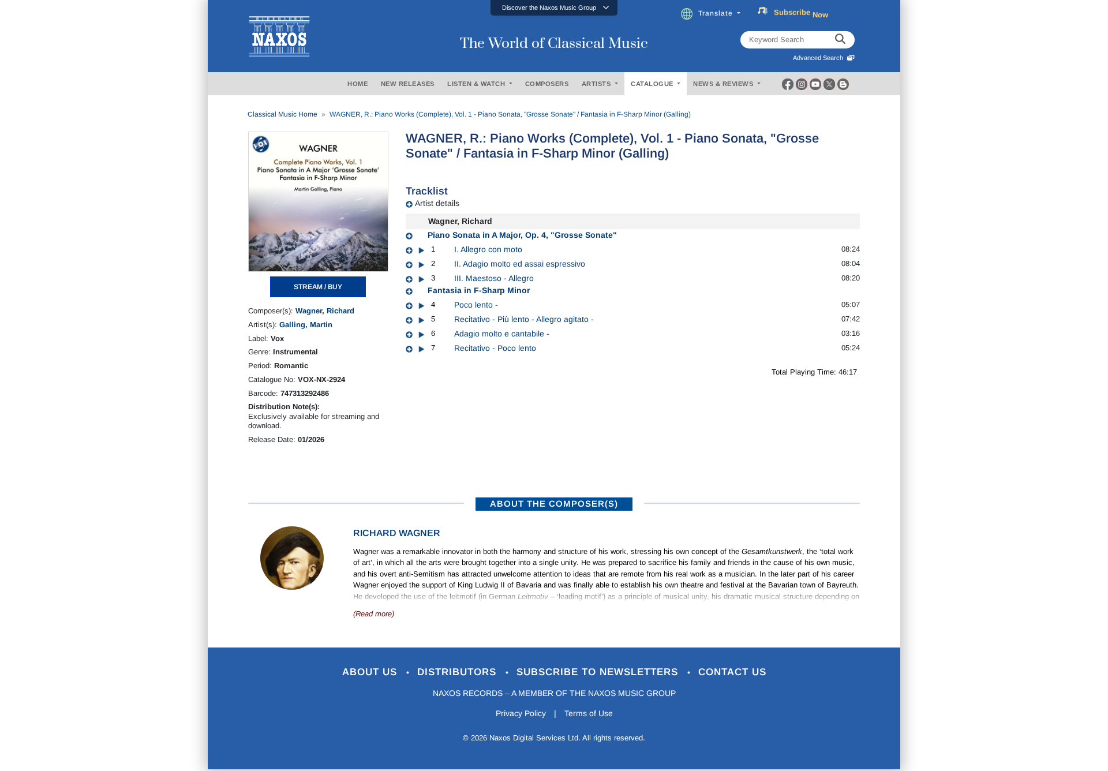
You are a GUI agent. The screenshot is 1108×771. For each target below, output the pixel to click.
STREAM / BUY (318, 287)
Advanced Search (820, 57)
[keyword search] (840, 39)
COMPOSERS (547, 83)
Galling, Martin (305, 324)
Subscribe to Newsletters (599, 672)
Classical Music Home (282, 114)
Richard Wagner (396, 533)
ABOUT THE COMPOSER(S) (554, 503)
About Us (371, 672)
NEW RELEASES (408, 83)
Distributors (458, 672)
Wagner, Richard (324, 310)
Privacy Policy (521, 713)
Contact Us (732, 672)
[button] (554, 8)
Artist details (437, 203)
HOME (357, 83)
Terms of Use (588, 713)
